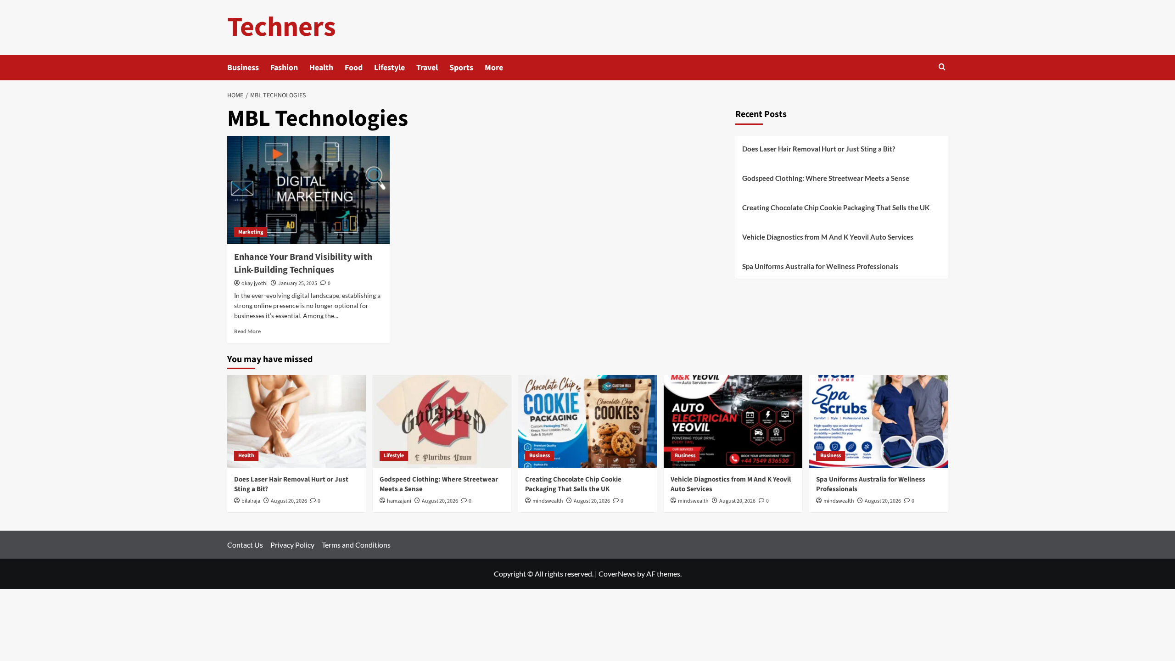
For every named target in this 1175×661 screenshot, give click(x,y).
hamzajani (399, 501)
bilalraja (250, 501)
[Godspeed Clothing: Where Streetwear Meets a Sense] (442, 421)
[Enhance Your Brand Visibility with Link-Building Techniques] (308, 190)
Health (321, 67)
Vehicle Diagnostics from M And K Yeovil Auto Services (827, 237)
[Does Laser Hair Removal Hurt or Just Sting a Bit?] (296, 421)
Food (354, 67)
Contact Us (245, 544)
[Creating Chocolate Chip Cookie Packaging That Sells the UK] (587, 421)
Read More (247, 331)
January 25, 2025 (297, 283)
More (494, 67)
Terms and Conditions (356, 544)
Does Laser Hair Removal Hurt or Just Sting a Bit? (818, 149)
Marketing (250, 232)
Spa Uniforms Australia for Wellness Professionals (820, 266)
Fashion (284, 67)
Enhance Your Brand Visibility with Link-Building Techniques (303, 263)
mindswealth (547, 501)
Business (243, 67)
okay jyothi (254, 283)
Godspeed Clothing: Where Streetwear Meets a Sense (825, 178)
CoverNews (617, 573)
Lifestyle (389, 67)
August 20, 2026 (289, 501)
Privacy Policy (292, 544)
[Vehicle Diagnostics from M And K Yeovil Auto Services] (733, 421)
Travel (427, 67)
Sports (461, 67)
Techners (281, 27)
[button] (942, 68)
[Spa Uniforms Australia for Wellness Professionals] (878, 421)
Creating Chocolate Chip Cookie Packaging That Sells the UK (835, 207)
